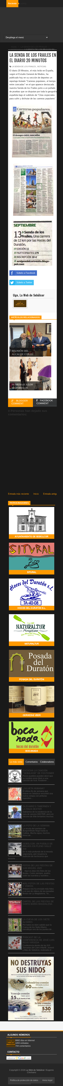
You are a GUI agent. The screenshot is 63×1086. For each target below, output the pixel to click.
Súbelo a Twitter (24, 282)
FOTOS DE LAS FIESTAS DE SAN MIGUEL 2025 (38, 866)
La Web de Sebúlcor (35, 1070)
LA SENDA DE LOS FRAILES (24, 66)
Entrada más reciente (18, 494)
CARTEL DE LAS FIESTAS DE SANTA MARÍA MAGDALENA (38, 902)
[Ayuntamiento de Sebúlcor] (31, 538)
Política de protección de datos (24, 1080)
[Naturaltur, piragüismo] (31, 645)
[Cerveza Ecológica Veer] (31, 717)
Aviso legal (47, 1080)
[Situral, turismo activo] (31, 573)
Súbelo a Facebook (25, 273)
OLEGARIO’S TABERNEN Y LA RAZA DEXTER (37, 807)
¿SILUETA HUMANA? (34, 788)
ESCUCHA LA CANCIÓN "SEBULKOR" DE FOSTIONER (38, 771)
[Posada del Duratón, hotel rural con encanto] (31, 681)
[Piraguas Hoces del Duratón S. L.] (31, 609)
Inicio (36, 494)
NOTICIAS (41, 66)
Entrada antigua (50, 494)
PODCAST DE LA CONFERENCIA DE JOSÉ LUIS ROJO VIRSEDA (38, 940)
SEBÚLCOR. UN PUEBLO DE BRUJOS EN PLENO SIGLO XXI (38, 846)
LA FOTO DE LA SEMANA (36, 825)
